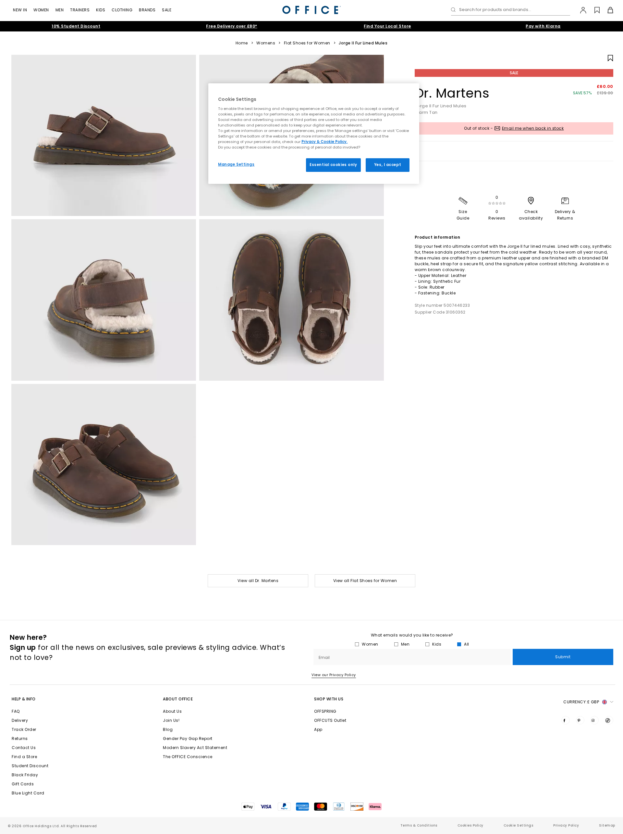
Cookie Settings (518, 825)
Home (242, 43)
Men (59, 10)
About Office (178, 699)
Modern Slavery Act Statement (195, 747)
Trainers (80, 10)
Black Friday (25, 775)
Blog (168, 729)
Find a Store (24, 756)
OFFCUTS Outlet (330, 720)
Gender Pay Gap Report (188, 738)
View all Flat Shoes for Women (365, 580)
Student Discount (30, 765)
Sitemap (607, 825)
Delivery (20, 720)
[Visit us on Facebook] (565, 720)
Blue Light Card (28, 793)
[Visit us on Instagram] (594, 720)
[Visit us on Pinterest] (580, 720)
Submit (562, 657)
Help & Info (24, 699)
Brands (147, 10)
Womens (265, 43)
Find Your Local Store (387, 26)
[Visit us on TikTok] (609, 720)
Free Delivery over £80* (231, 26)
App (318, 729)
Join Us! (171, 720)
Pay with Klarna (543, 26)
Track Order (24, 729)
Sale (166, 10)
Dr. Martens (452, 93)
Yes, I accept (387, 164)
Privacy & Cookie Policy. (324, 141)
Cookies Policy (470, 825)
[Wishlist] (593, 10)
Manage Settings (236, 164)
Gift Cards (23, 784)
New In (20, 10)
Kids (100, 10)
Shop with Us (328, 699)
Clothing (122, 10)
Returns (20, 738)
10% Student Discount (76, 26)
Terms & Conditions (418, 825)
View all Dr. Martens (258, 580)
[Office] (311, 10)
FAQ (16, 711)
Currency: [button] (581, 702)
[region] (313, 133)
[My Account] (580, 10)
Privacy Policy (566, 825)
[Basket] (606, 10)
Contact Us (24, 747)
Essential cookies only (333, 164)
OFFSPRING (325, 711)
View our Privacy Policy (334, 674)
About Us (172, 711)
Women (41, 10)
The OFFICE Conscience (188, 756)
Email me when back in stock (533, 128)
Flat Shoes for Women (307, 43)
